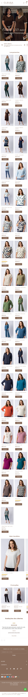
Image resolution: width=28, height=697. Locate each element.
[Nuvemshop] (14, 685)
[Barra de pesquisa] (24, 3)
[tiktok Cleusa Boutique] (17, 668)
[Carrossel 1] (14, 23)
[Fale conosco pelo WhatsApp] (25, 689)
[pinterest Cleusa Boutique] (21, 668)
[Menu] (2, 3)
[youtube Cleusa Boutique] (14, 668)
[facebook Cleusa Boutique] (10, 668)
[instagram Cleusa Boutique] (7, 668)
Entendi (18, 694)
